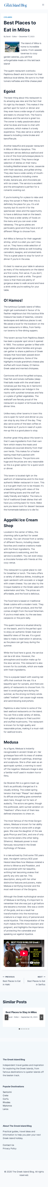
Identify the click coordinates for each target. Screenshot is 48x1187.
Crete (5, 1095)
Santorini (7, 1092)
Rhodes (6, 1102)
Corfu (6, 1099)
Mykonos (7, 1105)
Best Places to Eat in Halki (12, 981)
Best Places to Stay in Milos (21, 1012)
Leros (5, 1109)
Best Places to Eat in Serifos (36, 981)
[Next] (41, 1017)
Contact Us (8, 1145)
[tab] (19, 1029)
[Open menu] (43, 5)
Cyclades (8, 17)
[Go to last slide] (6, 1017)
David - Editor (11, 36)
